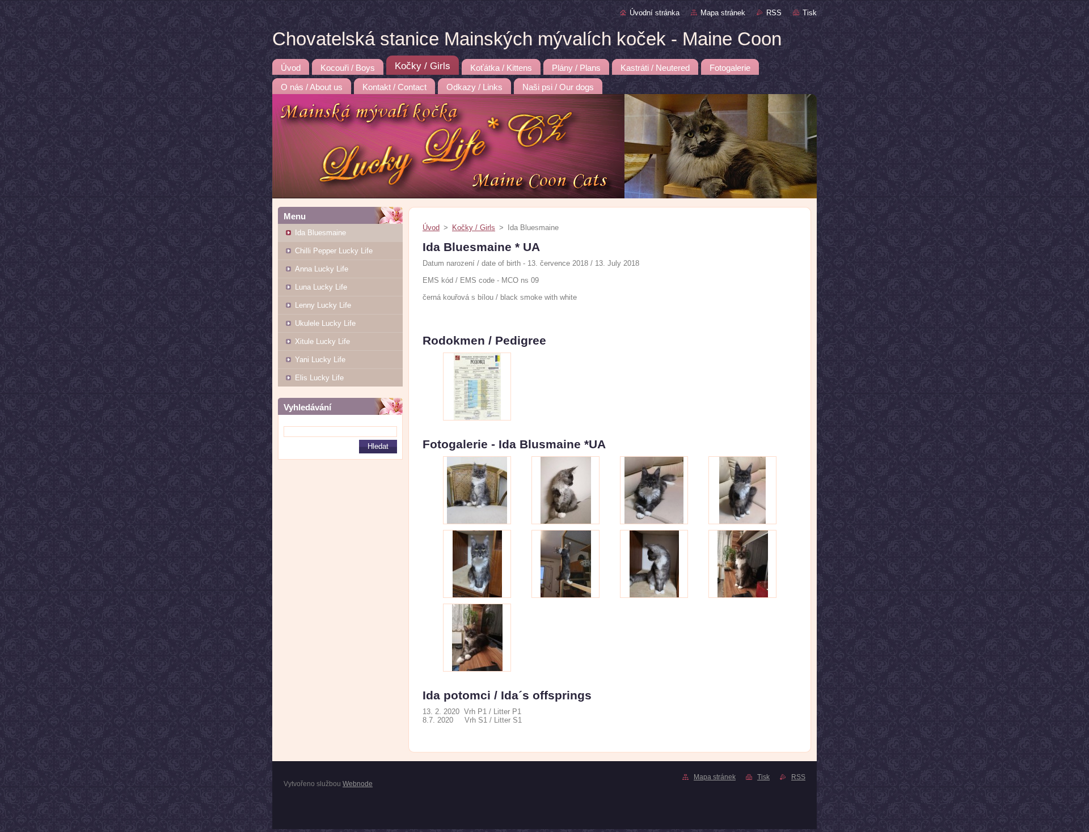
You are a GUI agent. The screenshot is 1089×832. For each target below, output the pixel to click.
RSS (774, 13)
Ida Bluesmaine (320, 232)
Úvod (431, 227)
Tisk (810, 13)
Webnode (358, 784)
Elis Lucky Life (319, 377)
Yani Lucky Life (320, 359)
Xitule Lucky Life (322, 341)
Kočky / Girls (473, 227)
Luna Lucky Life (321, 287)
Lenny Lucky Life (323, 305)
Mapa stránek (722, 13)
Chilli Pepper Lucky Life (334, 251)
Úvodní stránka (654, 13)
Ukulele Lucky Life (325, 323)
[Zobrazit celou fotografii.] (477, 387)
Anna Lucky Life (321, 269)
